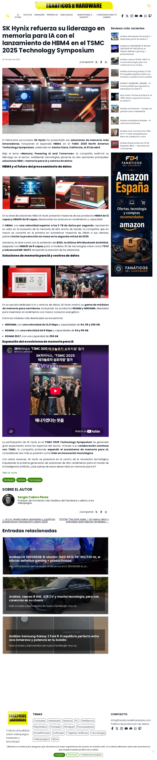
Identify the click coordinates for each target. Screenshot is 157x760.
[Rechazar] (153, 751)
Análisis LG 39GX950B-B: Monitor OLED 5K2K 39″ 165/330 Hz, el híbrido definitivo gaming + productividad (135, 50)
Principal (69, 727)
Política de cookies (91, 754)
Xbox (55, 739)
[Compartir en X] (96, 62)
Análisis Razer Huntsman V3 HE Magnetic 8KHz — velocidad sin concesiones (134, 146)
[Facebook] (122, 15)
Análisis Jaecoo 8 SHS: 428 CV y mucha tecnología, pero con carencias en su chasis (135, 62)
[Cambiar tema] (149, 5)
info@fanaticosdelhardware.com (131, 720)
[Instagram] (131, 15)
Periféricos (88, 721)
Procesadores (85, 727)
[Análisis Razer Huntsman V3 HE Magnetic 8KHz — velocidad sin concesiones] (115, 146)
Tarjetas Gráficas (77, 733)
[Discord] (140, 15)
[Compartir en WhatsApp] (105, 62)
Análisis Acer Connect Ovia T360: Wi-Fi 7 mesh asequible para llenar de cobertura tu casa (135, 134)
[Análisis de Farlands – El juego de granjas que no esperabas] (115, 110)
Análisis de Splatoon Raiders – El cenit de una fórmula (135, 122)
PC (76, 721)
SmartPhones (42, 733)
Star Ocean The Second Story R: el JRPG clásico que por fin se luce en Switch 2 (136, 98)
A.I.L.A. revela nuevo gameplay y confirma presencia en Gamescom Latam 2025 (28, 520)
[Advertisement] (76, 683)
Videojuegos (41, 739)
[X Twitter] (127, 15)
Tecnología (35, 480)
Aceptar (59, 754)
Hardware (9, 480)
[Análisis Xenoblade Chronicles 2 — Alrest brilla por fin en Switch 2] (115, 38)
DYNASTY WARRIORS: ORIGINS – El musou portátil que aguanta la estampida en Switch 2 (135, 86)
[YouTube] (136, 15)
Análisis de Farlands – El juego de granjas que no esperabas (136, 110)
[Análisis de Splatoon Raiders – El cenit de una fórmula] (115, 122)
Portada (55, 727)
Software (58, 733)
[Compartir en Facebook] (100, 62)
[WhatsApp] (145, 15)
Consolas (39, 721)
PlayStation (40, 727)
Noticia (21, 480)
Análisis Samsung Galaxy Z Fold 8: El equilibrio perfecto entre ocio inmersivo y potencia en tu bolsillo (136, 74)
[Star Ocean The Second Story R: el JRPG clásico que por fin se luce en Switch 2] (115, 98)
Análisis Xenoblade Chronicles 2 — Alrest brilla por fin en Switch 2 (136, 37)
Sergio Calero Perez (33, 497)
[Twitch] (150, 15)
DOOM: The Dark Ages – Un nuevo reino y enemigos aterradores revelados (84, 520)
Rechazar (73, 754)
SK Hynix (12, 472)
